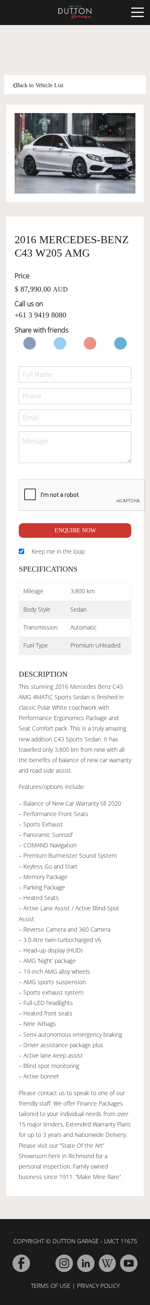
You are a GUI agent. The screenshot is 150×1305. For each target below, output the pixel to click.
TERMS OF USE (50, 1286)
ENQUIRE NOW (75, 530)
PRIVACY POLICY (98, 1286)
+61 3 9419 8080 (40, 315)
